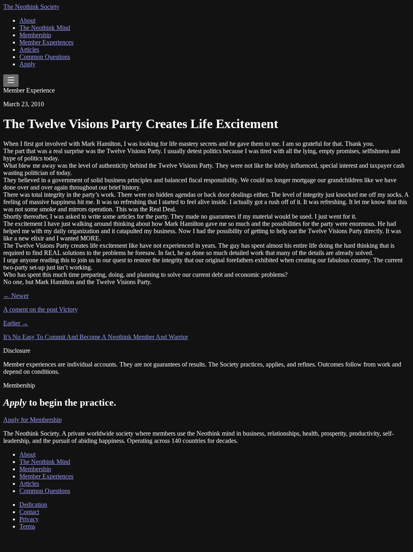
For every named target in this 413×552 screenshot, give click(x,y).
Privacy (29, 519)
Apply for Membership (32, 419)
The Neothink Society (31, 6)
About (27, 20)
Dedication (33, 504)
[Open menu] (11, 80)
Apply (27, 64)
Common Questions (44, 56)
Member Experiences (46, 42)
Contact (29, 511)
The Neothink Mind (44, 27)
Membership (35, 35)
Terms (27, 526)
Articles (29, 49)
